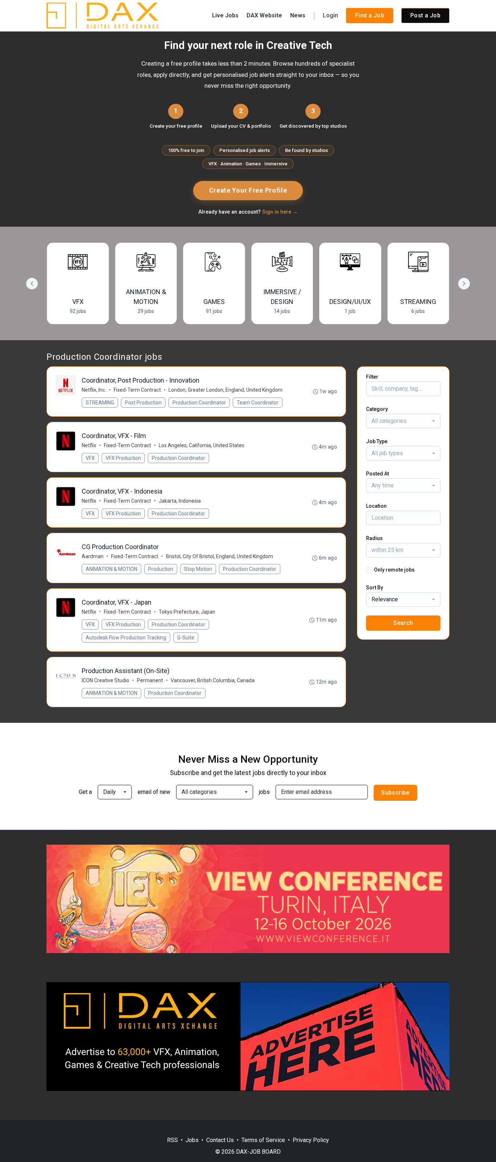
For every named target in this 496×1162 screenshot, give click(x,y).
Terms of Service (263, 1140)
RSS (172, 1140)
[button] (464, 283)
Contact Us (220, 1140)
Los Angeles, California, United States (201, 445)
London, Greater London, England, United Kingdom (225, 390)
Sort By (374, 587)
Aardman (92, 556)
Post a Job (425, 15)
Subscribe (395, 792)
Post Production (143, 402)
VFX (90, 458)
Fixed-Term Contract (137, 390)
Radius (374, 538)
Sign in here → (280, 212)
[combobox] (403, 421)
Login (330, 15)
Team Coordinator (258, 402)
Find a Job (369, 15)
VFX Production (123, 458)
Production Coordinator (199, 402)
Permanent (150, 680)
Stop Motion (198, 569)
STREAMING (100, 402)
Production (160, 569)
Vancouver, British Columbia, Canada (213, 680)
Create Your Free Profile (248, 190)
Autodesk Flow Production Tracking (126, 637)
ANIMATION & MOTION (111, 569)
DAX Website (264, 15)
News (297, 15)
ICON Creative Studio (105, 680)
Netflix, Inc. (94, 390)
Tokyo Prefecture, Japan (187, 612)
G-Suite (185, 637)
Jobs (192, 1140)
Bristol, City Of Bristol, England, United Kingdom (219, 556)
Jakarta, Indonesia (180, 501)
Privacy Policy (311, 1140)
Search (403, 622)
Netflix (89, 445)
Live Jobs (225, 15)
